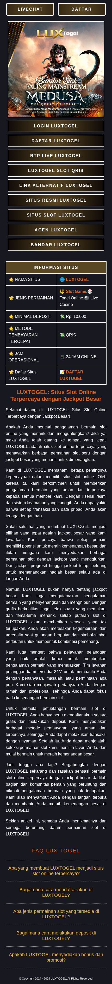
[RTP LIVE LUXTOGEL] (56, 156)
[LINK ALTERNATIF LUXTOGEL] (56, 185)
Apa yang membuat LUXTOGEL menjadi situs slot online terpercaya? (56, 870)
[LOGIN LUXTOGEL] (56, 126)
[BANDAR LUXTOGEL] (56, 245)
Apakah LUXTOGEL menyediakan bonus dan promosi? (56, 957)
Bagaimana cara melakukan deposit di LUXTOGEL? (56, 935)
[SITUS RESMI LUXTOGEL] (56, 200)
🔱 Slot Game (73, 291)
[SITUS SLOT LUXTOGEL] (56, 215)
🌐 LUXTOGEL (74, 279)
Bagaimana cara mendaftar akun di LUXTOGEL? (56, 892)
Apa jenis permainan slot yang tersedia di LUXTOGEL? (56, 914)
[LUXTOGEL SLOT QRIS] (56, 170)
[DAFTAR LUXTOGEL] (56, 141)
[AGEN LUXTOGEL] (56, 230)
